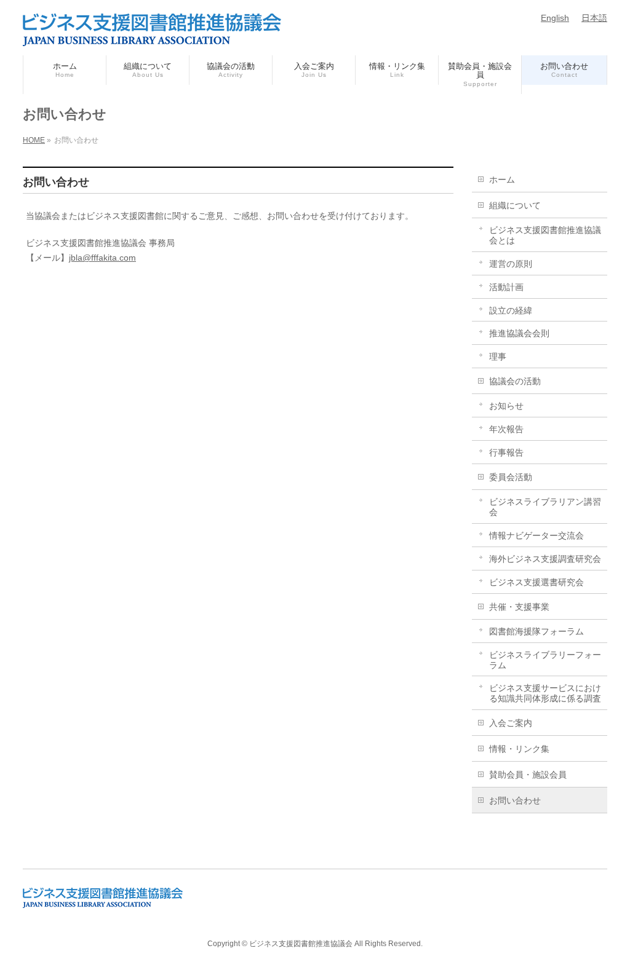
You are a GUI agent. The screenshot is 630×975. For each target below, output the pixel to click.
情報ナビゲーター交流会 (536, 535)
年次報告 (506, 429)
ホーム (502, 179)
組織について (515, 205)
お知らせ (506, 406)
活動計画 (506, 287)
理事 (497, 356)
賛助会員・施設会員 (528, 775)
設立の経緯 (510, 310)
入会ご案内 (510, 723)
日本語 (594, 18)
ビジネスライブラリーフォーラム (545, 660)
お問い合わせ (515, 800)
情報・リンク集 (519, 749)
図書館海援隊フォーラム (536, 631)
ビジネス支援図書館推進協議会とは (545, 235)
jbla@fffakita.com (102, 257)
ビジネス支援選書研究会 (536, 582)
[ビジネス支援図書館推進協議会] (152, 32)
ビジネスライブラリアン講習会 (545, 507)
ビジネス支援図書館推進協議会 (301, 943)
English (555, 18)
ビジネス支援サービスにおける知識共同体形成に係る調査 (545, 693)
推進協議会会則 (519, 333)
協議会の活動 (515, 381)
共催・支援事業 (519, 607)
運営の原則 (510, 264)
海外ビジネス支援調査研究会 (545, 559)
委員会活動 (510, 477)
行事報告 (506, 452)
